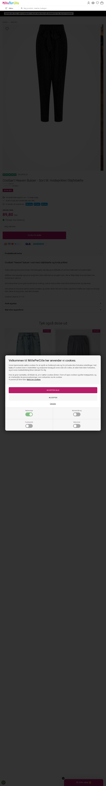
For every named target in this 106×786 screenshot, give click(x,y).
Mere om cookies (34, 380)
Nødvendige (29, 410)
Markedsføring (77, 410)
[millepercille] (11, 2)
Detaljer (53, 404)
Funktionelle (29, 422)
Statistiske (76, 422)
